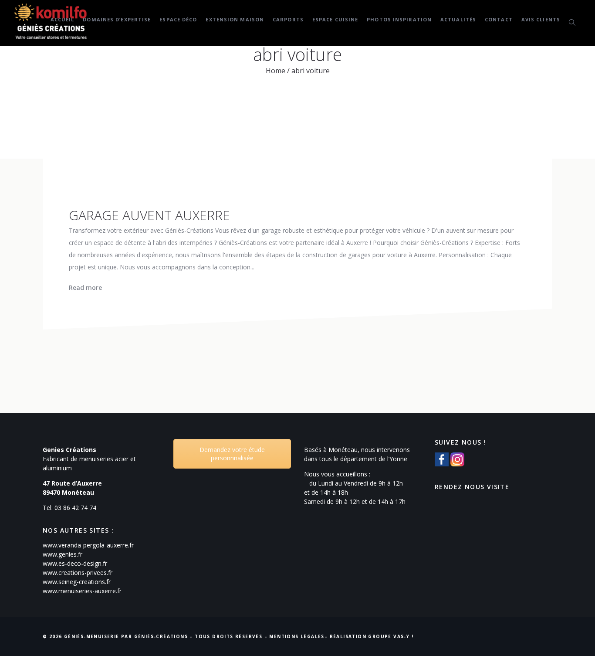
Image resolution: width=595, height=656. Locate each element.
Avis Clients (540, 19)
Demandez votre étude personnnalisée (232, 453)
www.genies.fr (62, 554)
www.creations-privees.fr (77, 572)
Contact (499, 19)
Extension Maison (235, 19)
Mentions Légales (296, 636)
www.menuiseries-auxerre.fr (82, 591)
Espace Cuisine (335, 19)
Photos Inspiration (399, 19)
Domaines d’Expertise (117, 19)
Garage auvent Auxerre (149, 215)
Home (275, 70)
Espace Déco (178, 19)
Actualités (458, 19)
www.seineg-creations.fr (77, 582)
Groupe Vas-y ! (390, 636)
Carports (288, 19)
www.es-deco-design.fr (75, 563)
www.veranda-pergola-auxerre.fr (88, 545)
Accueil (62, 19)
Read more (85, 287)
